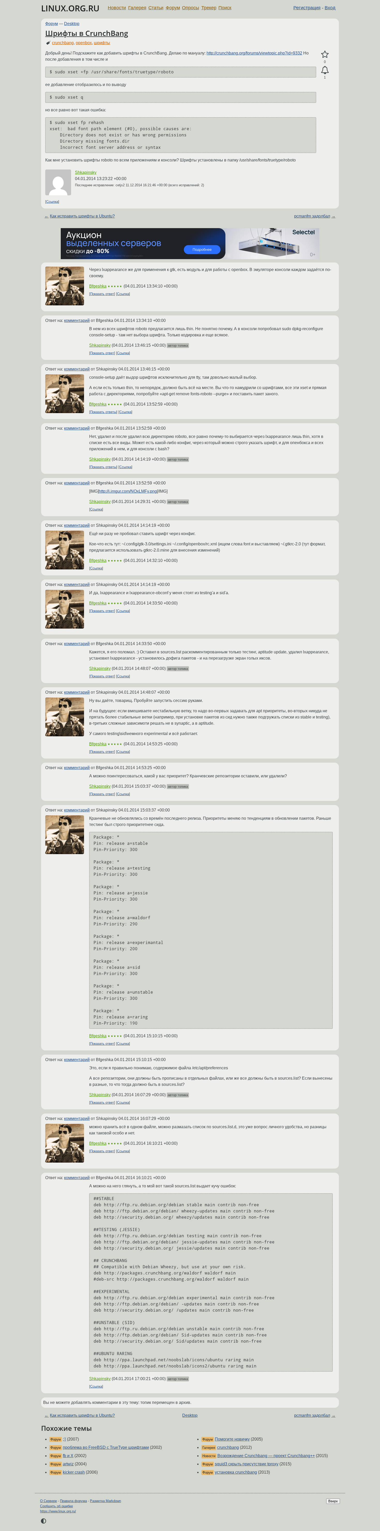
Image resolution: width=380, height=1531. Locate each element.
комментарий (77, 320)
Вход (330, 7)
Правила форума (73, 1501)
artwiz (68, 1464)
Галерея (137, 7)
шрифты (102, 43)
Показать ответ (102, 294)
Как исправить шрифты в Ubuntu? (82, 216)
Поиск (224, 7)
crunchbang (63, 43)
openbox (84, 43)
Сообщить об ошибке (56, 1506)
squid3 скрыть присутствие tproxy (246, 1464)
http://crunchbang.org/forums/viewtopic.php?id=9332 (254, 53)
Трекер (208, 7)
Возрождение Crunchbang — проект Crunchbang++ (266, 1455)
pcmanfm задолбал (312, 216)
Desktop (71, 23)
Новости (117, 7)
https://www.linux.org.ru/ (58, 1511)
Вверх (333, 1501)
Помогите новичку (232, 1439)
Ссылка (52, 202)
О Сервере (48, 1501)
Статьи (155, 7)
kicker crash (74, 1472)
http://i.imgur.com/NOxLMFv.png (128, 491)
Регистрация (307, 7)
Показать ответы (103, 412)
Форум (173, 7)
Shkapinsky (85, 172)
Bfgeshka (98, 286)
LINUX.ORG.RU (70, 8)
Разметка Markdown (105, 1501)
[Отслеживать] (325, 70)
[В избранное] (325, 54)
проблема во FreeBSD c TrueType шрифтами (106, 1447)
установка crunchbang (236, 1472)
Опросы (190, 7)
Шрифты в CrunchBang (86, 33)
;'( (64, 1439)
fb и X (68, 1455)
